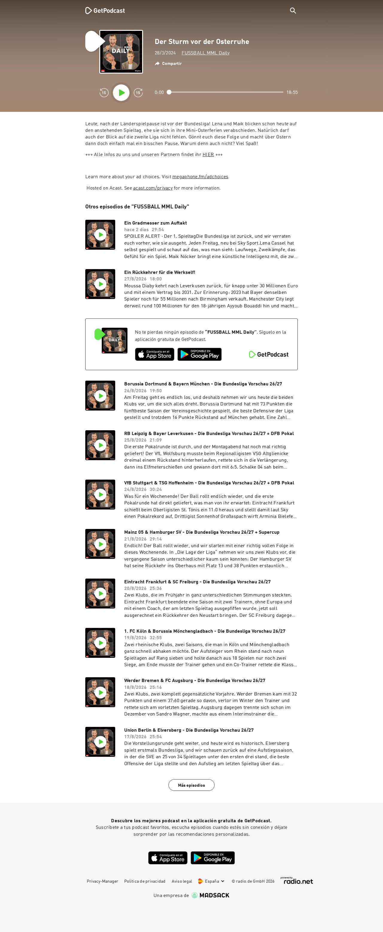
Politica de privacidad (145, 881)
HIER (208, 154)
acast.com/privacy (153, 188)
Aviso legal (182, 881)
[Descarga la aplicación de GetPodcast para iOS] (154, 354)
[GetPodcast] (101, 10)
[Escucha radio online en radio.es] (297, 880)
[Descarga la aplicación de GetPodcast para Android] (199, 354)
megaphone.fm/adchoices (200, 177)
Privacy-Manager (102, 881)
